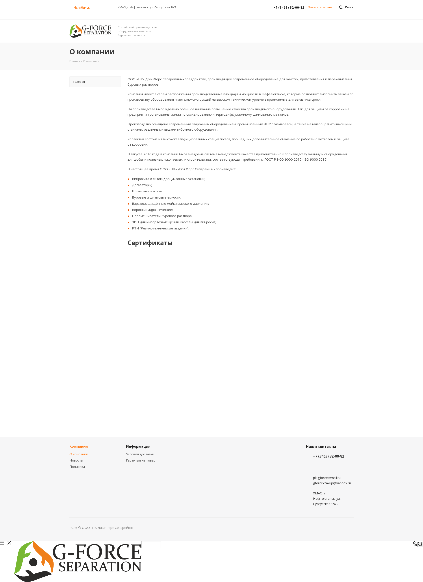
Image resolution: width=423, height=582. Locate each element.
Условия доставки (140, 454)
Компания (78, 446)
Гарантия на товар (141, 460)
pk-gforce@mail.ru (327, 477)
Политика (77, 466)
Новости (76, 460)
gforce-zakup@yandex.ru (332, 483)
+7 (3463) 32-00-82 (288, 7)
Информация (138, 446)
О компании (78, 454)
